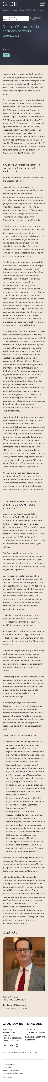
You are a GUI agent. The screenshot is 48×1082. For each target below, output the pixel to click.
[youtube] (11, 1045)
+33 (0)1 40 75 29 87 (16, 1008)
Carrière (30, 1030)
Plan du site (7, 1067)
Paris (6, 55)
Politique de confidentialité (13, 1073)
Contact (30, 1040)
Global (7, 1035)
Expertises (9, 1032)
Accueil (6, 10)
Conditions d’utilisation (11, 1070)
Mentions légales (9, 1064)
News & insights (17, 10)
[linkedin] (5, 1045)
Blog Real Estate (35, 1037)
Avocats (7, 1030)
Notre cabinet (11, 1041)
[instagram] (17, 1045)
